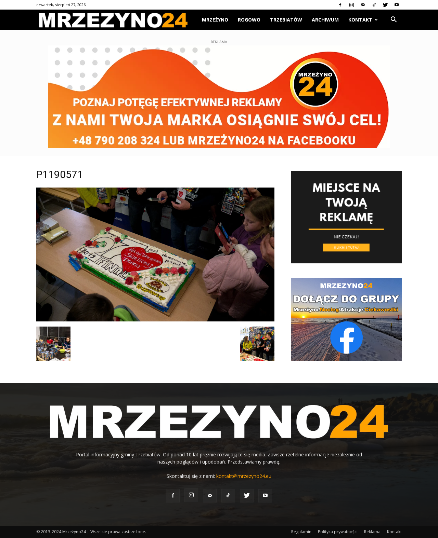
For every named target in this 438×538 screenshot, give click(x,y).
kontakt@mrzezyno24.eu (243, 476)
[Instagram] (351, 5)
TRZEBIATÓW (286, 19)
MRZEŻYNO (215, 19)
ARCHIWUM (325, 19)
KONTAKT (360, 19)
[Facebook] (340, 5)
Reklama (372, 532)
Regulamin (301, 532)
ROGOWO (249, 19)
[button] (393, 20)
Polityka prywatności (338, 532)
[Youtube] (396, 5)
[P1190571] (155, 319)
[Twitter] (385, 5)
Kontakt (394, 532)
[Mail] (363, 5)
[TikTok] (374, 5)
